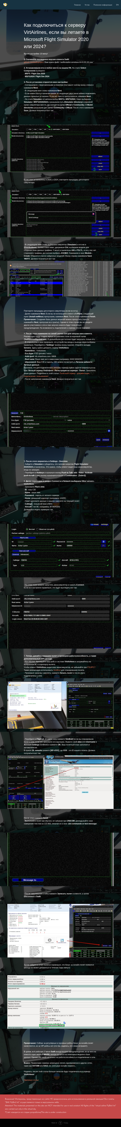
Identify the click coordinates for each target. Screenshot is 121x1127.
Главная (77, 5)
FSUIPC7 (91, 721)
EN (117, 5)
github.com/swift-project (34, 62)
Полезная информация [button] (102, 5)
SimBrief (57, 724)
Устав (87, 5)
